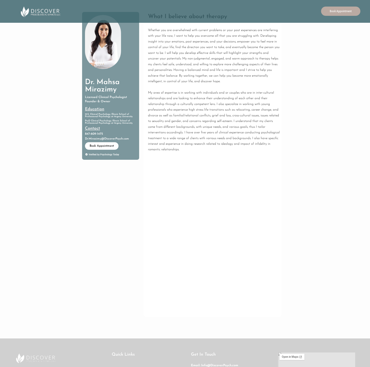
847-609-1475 (94, 133)
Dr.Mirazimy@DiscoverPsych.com (107, 138)
